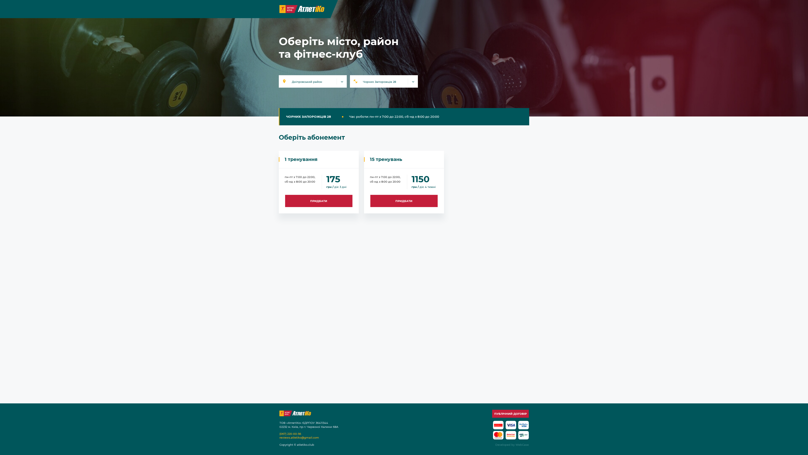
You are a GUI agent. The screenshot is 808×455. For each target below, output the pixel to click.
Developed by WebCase (512, 444)
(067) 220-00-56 (290, 433)
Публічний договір (510, 413)
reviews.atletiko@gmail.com (299, 437)
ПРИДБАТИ (318, 201)
